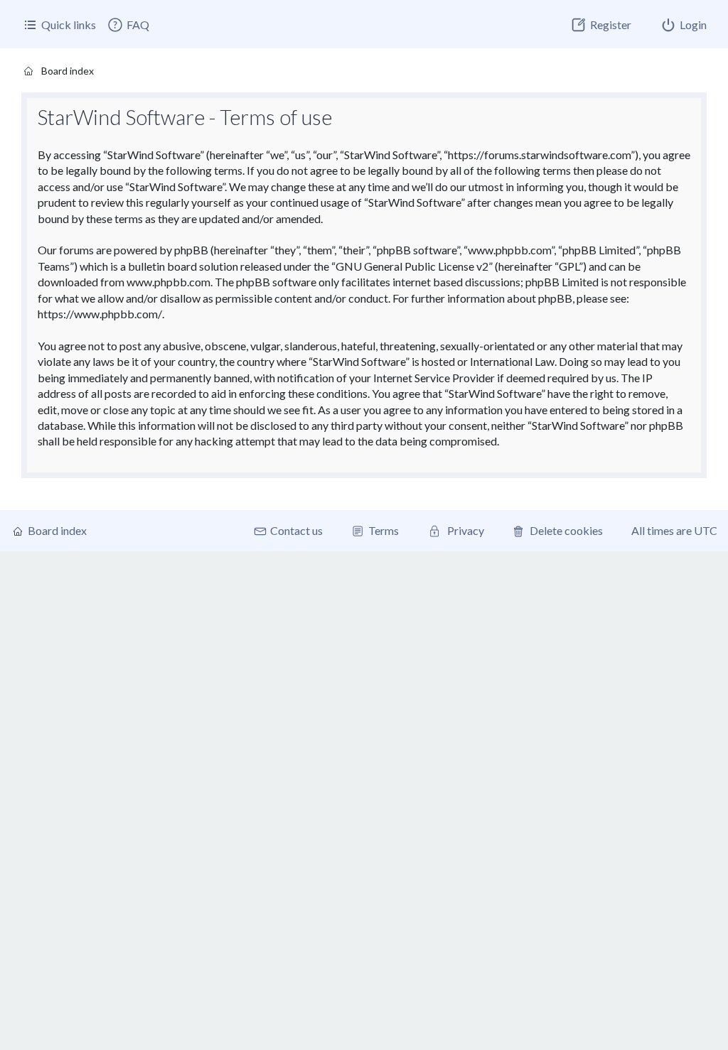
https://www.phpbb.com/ (100, 313)
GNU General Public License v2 (412, 266)
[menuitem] (128, 25)
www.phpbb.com (168, 281)
